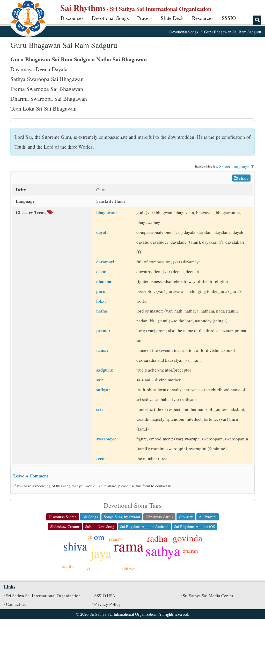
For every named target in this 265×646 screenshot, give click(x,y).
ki (88, 569)
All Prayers (207, 516)
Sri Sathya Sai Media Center (208, 596)
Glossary (186, 516)
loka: (101, 301)
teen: (101, 458)
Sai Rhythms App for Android (144, 526)
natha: (102, 311)
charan (190, 550)
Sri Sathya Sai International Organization (43, 596)
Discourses (72, 17)
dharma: (104, 281)
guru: (101, 291)
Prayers (144, 17)
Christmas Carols (159, 516)
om (99, 536)
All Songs (90, 516)
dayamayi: (106, 261)
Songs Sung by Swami (122, 516)
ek (90, 537)
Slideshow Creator (64, 526)
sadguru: (104, 370)
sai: (99, 379)
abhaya (128, 569)
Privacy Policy (107, 604)
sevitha (68, 566)
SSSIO (229, 17)
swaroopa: (106, 438)
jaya (100, 553)
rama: (102, 350)
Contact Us (16, 604)
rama (129, 546)
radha (157, 538)
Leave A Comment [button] (30, 476)
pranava (116, 539)
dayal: (102, 232)
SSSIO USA (104, 596)
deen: (101, 271)
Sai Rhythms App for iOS (194, 526)
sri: (99, 409)
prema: (103, 330)
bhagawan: (106, 212)
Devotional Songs (110, 17)
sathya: (103, 389)
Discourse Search (63, 516)
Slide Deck (172, 17)
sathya (162, 550)
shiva (75, 546)
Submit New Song (99, 526)
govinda (187, 538)
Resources (203, 17)
